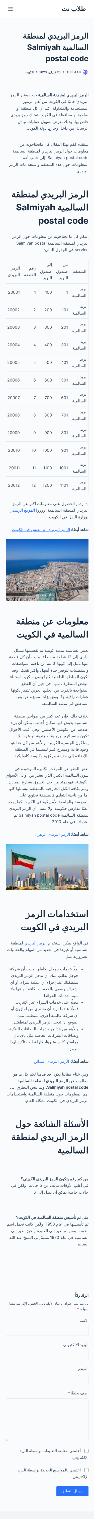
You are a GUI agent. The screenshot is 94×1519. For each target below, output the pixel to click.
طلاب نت (74, 8)
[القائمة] (10, 9)
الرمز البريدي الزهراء (52, 834)
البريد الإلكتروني (75, 1344)
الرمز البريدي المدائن (51, 1061)
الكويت (29, 72)
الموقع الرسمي (22, 510)
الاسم (83, 1320)
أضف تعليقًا (78, 1393)
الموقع (83, 1368)
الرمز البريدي (35, 942)
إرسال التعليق (72, 1491)
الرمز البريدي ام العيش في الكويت (41, 529)
